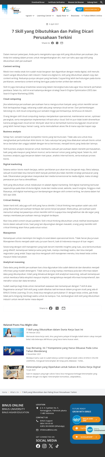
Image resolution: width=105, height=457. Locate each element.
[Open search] (101, 2)
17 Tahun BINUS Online (91, 16)
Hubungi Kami (92, 2)
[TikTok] (57, 446)
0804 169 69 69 (46, 423)
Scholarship (86, 437)
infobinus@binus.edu (48, 430)
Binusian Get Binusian (76, 2)
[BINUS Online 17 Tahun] (66, 9)
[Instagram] (61, 42)
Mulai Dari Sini (88, 419)
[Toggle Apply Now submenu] (67, 15)
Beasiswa (75, 16)
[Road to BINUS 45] (55, 9)
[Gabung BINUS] (88, 9)
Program (28, 16)
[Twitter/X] (57, 42)
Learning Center (44, 16)
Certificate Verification (56, 2)
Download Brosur (38, 2)
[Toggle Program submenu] (33, 15)
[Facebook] (52, 42)
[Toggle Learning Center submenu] (52, 15)
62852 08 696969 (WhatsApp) (52, 426)
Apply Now (61, 16)
